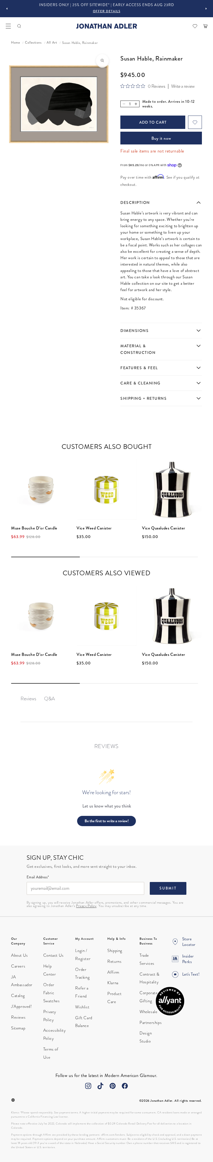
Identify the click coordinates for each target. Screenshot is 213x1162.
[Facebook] (125, 1086)
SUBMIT (168, 888)
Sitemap (18, 1028)
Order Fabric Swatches (51, 993)
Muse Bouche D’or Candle (34, 528)
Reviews (18, 1017)
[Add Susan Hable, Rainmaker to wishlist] (195, 122)
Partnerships (151, 1022)
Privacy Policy (86, 906)
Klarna (112, 983)
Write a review (183, 86)
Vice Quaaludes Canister (163, 528)
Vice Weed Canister (94, 528)
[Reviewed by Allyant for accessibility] (170, 1001)
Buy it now (161, 138)
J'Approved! (21, 1006)
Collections (33, 43)
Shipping (114, 950)
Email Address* (38, 877)
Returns (114, 961)
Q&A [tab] (49, 698)
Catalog (18, 995)
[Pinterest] (112, 1086)
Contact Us (53, 955)
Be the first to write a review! (107, 821)
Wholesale (148, 1011)
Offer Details (106, 11)
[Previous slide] (7, 8)
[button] (8, 26)
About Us (19, 955)
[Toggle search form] (19, 26)
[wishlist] (195, 26)
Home (15, 43)
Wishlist (82, 1007)
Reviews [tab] (28, 698)
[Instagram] (88, 1086)
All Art (52, 43)
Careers (18, 966)
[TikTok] (100, 1086)
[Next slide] (206, 8)
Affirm (113, 972)
